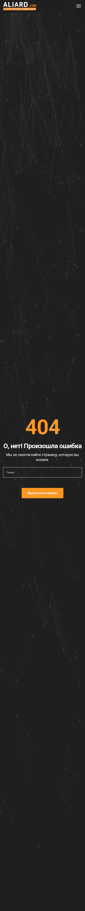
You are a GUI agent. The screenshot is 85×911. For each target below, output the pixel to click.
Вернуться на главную (42, 493)
